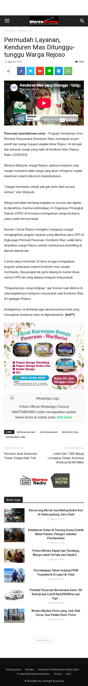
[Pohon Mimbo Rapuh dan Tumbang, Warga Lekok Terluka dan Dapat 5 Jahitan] (14, 556)
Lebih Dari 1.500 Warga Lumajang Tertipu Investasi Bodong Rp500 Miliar (66, 458)
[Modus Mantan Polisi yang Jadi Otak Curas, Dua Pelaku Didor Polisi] (14, 616)
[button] (82, 20)
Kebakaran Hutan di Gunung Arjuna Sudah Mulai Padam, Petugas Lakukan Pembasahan (56, 534)
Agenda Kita (25, 30)
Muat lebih (43, 640)
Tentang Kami (13, 669)
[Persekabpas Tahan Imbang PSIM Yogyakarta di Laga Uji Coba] (14, 575)
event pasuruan (49, 431)
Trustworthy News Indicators (33, 674)
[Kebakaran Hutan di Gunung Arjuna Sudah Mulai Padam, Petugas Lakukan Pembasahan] (14, 535)
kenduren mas (70, 431)
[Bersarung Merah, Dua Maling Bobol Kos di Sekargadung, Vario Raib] (14, 515)
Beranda (9, 30)
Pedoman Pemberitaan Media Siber (58, 669)
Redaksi (29, 669)
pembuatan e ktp (15, 436)
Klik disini (64, 417)
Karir (68, 674)
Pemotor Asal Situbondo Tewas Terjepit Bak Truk (20, 456)
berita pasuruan (26, 431)
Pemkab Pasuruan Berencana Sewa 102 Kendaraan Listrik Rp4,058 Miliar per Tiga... (55, 594)
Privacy (58, 674)
